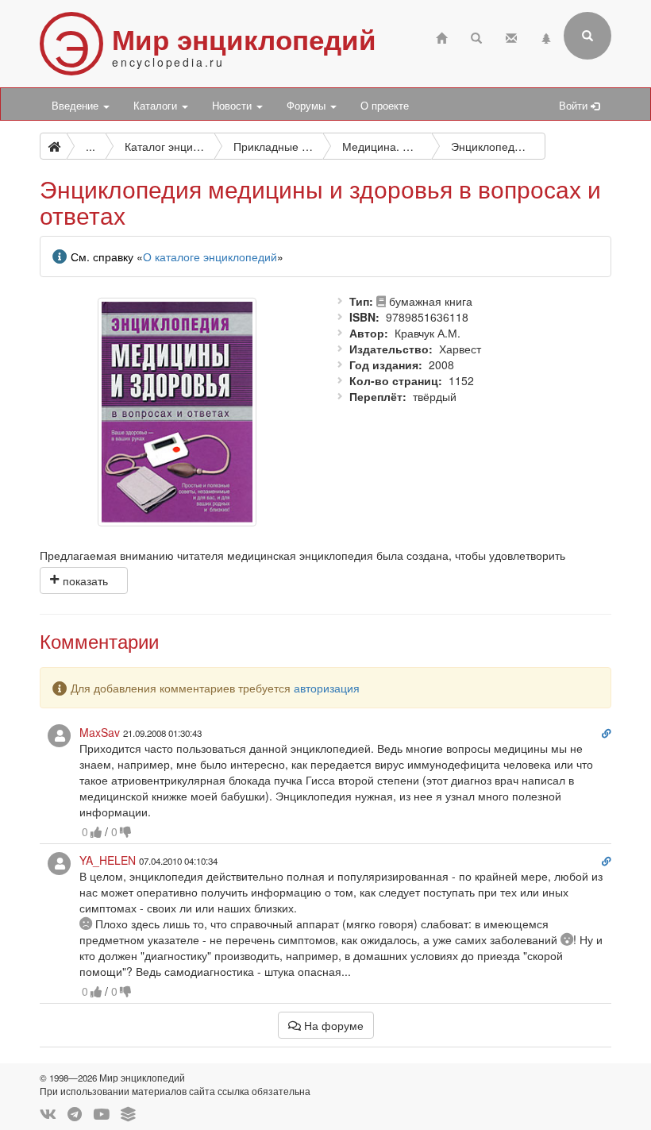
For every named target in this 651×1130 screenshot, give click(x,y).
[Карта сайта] (546, 36)
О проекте (384, 105)
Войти (575, 105)
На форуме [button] (332, 1025)
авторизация (327, 688)
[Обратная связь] (511, 36)
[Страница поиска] (476, 36)
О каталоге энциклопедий (210, 256)
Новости (233, 105)
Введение (77, 105)
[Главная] (441, 36)
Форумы (308, 105)
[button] (84, 580)
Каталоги (156, 105)
